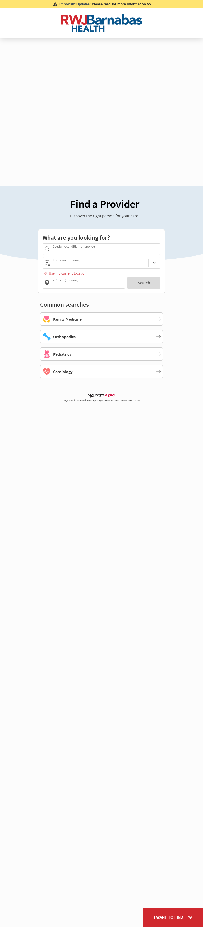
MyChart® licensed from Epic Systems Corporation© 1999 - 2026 (102, 400)
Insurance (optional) (66, 260)
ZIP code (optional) (66, 280)
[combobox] (105, 249)
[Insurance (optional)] (154, 262)
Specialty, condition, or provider (74, 246)
